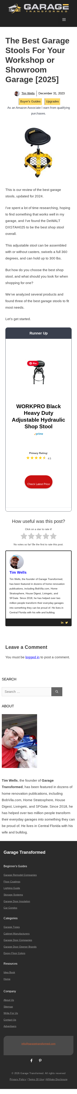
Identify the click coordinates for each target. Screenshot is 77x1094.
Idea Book (9, 972)
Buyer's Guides (30, 101)
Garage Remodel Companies (20, 874)
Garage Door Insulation (17, 901)
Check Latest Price (38, 484)
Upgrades (52, 101)
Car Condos (10, 907)
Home (7, 979)
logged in (32, 657)
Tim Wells (28, 93)
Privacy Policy (18, 1079)
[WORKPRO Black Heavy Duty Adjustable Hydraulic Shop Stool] (38, 384)
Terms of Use (36, 1079)
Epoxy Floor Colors (14, 953)
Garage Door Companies (18, 940)
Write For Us (11, 1013)
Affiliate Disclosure (56, 1079)
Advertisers (10, 1026)
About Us (9, 1000)
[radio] (24, 537)
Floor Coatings (12, 881)
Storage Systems (13, 894)
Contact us (10, 1019)
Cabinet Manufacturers (17, 933)
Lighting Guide (12, 888)
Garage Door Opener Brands (20, 946)
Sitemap (8, 1006)
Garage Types (12, 927)
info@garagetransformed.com (38, 1043)
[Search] (56, 691)
